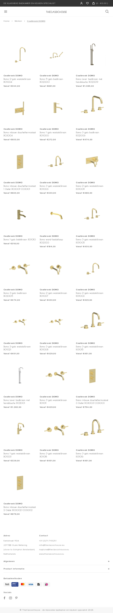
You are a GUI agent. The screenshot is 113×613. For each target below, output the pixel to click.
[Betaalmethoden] (7, 584)
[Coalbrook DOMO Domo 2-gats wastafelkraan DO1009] (92, 161)
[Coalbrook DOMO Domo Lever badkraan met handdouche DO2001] (20, 375)
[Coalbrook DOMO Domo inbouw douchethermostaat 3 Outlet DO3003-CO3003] (92, 375)
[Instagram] (11, 598)
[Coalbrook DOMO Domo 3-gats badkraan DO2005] (20, 268)
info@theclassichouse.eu (51, 545)
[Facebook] (4, 598)
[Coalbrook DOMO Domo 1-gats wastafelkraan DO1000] (56, 108)
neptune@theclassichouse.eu (54, 549)
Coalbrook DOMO (36, 21)
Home (7, 21)
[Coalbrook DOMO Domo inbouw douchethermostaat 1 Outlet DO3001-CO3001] (20, 161)
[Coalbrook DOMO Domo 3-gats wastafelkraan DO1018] (56, 429)
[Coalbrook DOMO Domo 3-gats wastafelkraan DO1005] (92, 215)
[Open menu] (5, 11)
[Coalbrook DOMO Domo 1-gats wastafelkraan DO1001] (20, 429)
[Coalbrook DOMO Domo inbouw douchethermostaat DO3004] (20, 108)
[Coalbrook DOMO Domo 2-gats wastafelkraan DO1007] (56, 268)
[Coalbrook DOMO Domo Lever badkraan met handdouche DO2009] (92, 54)
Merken (18, 21)
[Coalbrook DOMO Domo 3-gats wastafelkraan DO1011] (56, 375)
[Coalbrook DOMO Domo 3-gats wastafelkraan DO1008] (56, 322)
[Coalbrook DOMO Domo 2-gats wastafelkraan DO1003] (92, 268)
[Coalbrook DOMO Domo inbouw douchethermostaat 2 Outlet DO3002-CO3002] (20, 482)
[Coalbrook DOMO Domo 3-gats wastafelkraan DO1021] (20, 322)
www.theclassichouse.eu (51, 554)
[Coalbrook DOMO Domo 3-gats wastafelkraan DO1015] (92, 322)
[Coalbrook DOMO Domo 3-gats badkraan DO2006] (92, 108)
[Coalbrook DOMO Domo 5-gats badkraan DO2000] (56, 54)
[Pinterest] (16, 598)
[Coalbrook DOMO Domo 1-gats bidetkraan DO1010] (20, 215)
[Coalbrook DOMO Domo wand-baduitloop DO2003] (56, 215)
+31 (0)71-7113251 (47, 541)
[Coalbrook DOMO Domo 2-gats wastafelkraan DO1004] (20, 54)
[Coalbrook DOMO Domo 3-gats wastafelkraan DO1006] (56, 161)
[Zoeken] (107, 11)
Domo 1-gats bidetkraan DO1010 (20, 239)
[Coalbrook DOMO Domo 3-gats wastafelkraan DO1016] (92, 429)
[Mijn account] (82, 3)
